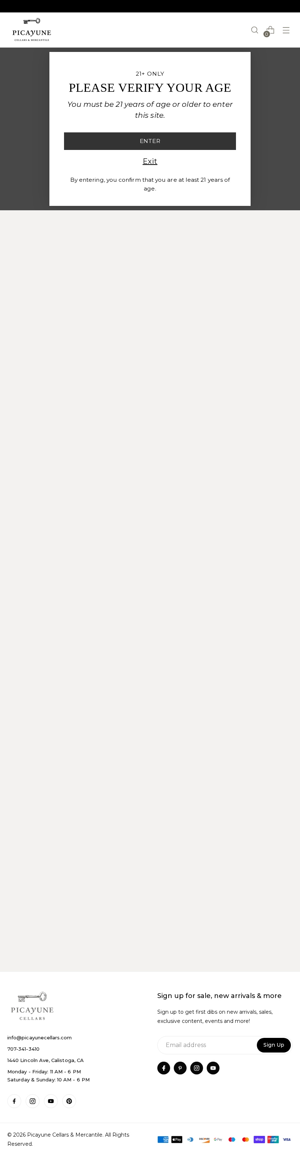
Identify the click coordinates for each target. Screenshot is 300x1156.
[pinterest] (180, 1068)
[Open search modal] (254, 30)
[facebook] (163, 1068)
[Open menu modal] (286, 30)
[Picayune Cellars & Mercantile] (32, 30)
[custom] (14, 1101)
